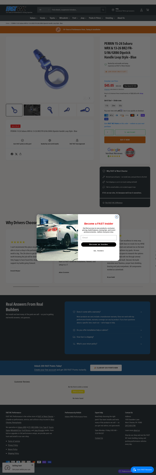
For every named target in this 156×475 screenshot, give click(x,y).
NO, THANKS (99, 251)
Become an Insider (98, 244)
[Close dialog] (116, 216)
